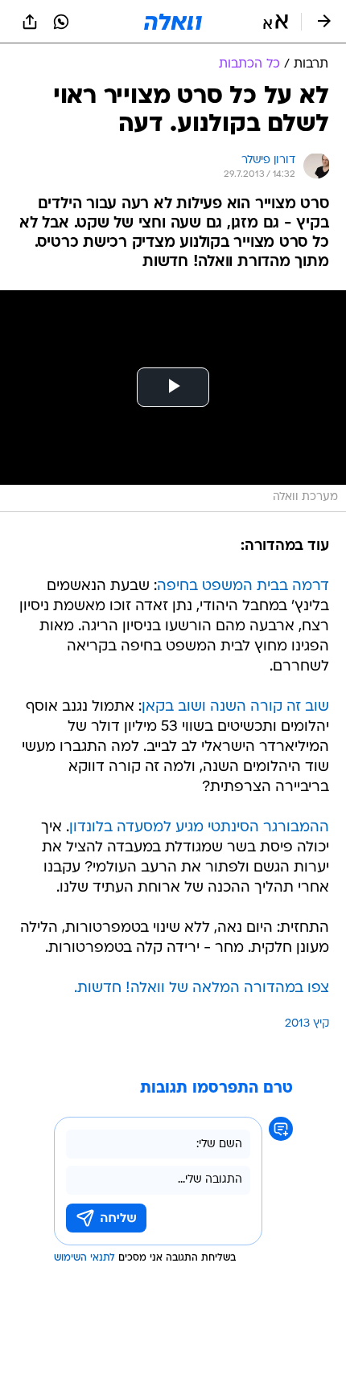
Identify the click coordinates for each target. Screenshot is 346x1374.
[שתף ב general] (30, 22)
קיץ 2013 (307, 1024)
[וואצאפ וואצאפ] (61, 22)
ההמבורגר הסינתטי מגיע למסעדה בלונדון (199, 827)
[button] (275, 21)
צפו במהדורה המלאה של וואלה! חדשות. (201, 988)
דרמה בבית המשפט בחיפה (243, 586)
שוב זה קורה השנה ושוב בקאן (235, 707)
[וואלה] (173, 22)
